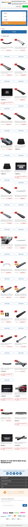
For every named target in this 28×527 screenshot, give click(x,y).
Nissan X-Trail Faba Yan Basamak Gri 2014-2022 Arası (7, 72)
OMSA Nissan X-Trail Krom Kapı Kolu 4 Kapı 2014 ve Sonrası (6, 97)
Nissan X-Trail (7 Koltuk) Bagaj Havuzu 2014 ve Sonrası (20, 146)
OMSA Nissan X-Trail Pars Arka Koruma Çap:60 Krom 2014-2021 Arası (7, 270)
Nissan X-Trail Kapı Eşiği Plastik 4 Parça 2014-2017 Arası (21, 443)
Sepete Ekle (7, 56)
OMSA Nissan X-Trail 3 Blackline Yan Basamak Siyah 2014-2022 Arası (20, 122)
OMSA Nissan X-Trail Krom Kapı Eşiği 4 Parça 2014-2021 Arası (20, 171)
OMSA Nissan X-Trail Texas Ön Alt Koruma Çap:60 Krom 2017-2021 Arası (21, 245)
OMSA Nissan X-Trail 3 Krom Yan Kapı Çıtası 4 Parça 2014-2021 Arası (7, 443)
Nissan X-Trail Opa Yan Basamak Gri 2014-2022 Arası (21, 344)
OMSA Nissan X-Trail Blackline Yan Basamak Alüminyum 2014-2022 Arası (7, 221)
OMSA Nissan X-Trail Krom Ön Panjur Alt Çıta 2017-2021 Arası (20, 393)
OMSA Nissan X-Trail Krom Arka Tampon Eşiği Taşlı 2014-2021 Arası (6, 393)
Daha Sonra (18, 6)
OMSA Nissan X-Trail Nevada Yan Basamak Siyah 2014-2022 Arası (21, 319)
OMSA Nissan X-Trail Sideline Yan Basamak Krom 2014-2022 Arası (21, 295)
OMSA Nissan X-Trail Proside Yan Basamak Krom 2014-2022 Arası (7, 196)
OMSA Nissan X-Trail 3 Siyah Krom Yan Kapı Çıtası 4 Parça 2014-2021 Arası (21, 418)
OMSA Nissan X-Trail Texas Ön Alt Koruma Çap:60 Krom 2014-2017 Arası (21, 196)
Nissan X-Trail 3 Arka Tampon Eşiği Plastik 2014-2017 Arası (7, 369)
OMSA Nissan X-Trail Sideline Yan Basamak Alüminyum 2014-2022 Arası (7, 295)
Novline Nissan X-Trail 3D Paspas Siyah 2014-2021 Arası (7, 319)
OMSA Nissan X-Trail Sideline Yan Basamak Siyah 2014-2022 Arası (21, 270)
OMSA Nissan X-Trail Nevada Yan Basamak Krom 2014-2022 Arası (21, 97)
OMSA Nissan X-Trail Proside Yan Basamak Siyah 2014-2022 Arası (21, 221)
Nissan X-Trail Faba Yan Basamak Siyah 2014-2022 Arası (21, 72)
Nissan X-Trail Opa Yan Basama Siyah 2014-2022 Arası (6, 344)
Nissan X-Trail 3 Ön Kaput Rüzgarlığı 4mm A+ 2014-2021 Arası (6, 418)
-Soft (7, 525)
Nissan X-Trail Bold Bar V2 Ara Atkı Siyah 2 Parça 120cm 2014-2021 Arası (21, 369)
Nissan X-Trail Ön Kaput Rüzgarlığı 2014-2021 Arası (7, 48)
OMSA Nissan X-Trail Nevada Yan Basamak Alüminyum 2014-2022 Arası (7, 122)
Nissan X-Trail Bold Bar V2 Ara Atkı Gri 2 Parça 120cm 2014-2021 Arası (21, 48)
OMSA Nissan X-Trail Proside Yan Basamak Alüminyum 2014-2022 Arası (7, 146)
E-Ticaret (10, 525)
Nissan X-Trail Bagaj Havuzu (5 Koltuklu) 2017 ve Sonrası (6, 171)
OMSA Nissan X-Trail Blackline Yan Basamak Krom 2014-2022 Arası (7, 245)
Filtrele (6, 23)
